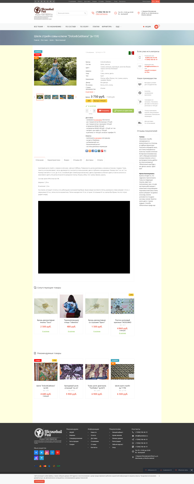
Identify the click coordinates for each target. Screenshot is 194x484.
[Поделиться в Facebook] (93, 151)
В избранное (90, 52)
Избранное (152, 470)
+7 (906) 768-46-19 (103, 12)
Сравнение (167, 470)
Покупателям (115, 429)
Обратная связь (183, 470)
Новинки (72, 435)
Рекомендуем (72, 429)
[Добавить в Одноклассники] (90, 151)
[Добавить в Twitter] (96, 151)
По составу (71, 27)
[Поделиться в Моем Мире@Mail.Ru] (99, 151)
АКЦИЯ (71, 432)
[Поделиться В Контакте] (87, 151)
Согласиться (39, 481)
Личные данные (117, 438)
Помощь (108, 1)
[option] (55, 71)
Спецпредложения (75, 438)
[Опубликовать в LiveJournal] (105, 151)
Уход (115, 1)
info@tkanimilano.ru (141, 436)
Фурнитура (107, 27)
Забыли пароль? (117, 444)
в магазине (98, 138)
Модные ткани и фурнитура (44, 14)
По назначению (54, 27)
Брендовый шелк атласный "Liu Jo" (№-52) (71, 388)
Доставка (87, 1)
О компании (72, 1)
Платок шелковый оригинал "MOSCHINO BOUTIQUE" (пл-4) (122, 322)
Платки (96, 27)
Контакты (122, 1)
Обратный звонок (102, 14)
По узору (84, 27)
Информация (93, 429)
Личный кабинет (117, 432)
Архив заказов (117, 435)
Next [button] (75, 97)
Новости (93, 432)
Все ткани (38, 27)
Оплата (80, 1)
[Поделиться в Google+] (102, 151)
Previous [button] (34, 97)
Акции (148, 27)
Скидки (94, 1)
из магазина (98, 120)
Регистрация (146, 1)
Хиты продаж (74, 441)
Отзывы (101, 1)
